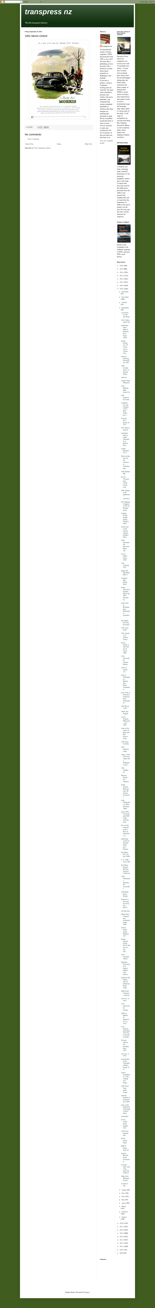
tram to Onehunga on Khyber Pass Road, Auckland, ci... (125, 682)
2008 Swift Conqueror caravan (125, 993)
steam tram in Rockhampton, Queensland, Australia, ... (125, 610)
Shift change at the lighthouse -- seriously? (125, 494)
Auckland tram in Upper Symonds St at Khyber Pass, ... (125, 439)
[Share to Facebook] (45, 127)
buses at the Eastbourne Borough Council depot (125, 1109)
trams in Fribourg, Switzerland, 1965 (125, 359)
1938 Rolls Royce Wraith (124, 894)
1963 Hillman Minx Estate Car (125, 389)
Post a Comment (33, 139)
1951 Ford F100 (124, 629)
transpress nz (48, 12)
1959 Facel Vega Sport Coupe (125, 1089)
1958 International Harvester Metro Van (125, 545)
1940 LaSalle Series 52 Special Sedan (125, 370)
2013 (122, 1240)
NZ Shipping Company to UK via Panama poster (125, 506)
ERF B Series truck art (125, 1148)
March (124, 1206)
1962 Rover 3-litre (125, 707)
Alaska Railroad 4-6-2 (125, 450)
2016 (122, 1230)
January (124, 1217)
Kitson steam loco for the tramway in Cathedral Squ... (125, 462)
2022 (122, 279)
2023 (122, 275)
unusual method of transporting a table (125, 1098)
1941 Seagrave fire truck (125, 397)
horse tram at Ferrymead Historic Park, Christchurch (125, 697)
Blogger (86, 1292)
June (123, 1196)
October (124, 302)
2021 (122, 282)
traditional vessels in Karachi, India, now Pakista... (125, 844)
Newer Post (29, 144)
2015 (122, 1233)
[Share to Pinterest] (47, 127)
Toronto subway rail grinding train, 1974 (125, 1045)
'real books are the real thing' (125, 314)
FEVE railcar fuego (124, 1140)
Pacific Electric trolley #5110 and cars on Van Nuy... (125, 945)
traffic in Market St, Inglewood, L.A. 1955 (125, 1018)
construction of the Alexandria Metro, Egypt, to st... (125, 1064)
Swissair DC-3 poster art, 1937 (125, 421)
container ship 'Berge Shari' (124, 581)
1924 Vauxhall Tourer (125, 956)
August (124, 1190)
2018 (122, 1223)
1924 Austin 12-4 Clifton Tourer (125, 636)
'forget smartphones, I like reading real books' (125, 1077)
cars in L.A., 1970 (125, 1055)
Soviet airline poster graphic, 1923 (124, 1123)
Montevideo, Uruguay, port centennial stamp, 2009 (125, 919)
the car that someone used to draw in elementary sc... (125, 830)
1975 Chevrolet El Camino (125, 1007)
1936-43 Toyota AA (124, 669)
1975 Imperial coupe (125, 749)
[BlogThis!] (41, 127)
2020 (122, 285)
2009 (122, 1253)
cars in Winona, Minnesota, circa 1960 (125, 721)
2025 (122, 269)
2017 (122, 1226)
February (125, 1211)
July (123, 1193)
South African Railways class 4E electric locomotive (125, 791)
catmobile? (124, 1116)
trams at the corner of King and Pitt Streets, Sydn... (125, 733)
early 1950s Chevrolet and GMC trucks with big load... (125, 817)
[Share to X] (43, 127)
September (125, 308)
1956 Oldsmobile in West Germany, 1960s (125, 804)
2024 (122, 272)
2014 (122, 1236)
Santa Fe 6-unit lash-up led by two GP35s (125, 903)
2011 (122, 1246)
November (125, 297)
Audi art (124, 377)
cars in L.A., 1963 (125, 999)
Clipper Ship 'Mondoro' (125, 381)
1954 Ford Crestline (125, 743)
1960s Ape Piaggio (124, 712)
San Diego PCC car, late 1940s (125, 854)
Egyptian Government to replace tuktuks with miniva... (125, 968)
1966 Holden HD (125, 472)
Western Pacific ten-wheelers (125, 778)
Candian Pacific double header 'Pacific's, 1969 (125, 518)
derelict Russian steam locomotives (125, 1157)
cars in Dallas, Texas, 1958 (124, 557)
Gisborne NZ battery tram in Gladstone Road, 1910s (125, 982)
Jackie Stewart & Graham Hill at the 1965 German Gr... (125, 593)
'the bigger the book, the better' (125, 622)
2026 (122, 265)
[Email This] (38, 127)
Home (59, 144)
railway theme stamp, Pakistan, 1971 (125, 931)
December (125, 291)
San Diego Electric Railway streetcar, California (125, 869)
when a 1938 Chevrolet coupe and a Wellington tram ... (125, 759)
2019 (122, 289)
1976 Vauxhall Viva (125, 565)
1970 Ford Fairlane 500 (124, 1133)
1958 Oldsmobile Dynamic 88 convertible (125, 882)
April (124, 1203)
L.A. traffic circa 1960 (125, 860)
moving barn (125, 911)
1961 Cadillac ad (124, 770)
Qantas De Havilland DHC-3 (125, 572)
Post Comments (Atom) (42, 148)
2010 (122, 1250)
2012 (122, 1243)
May (123, 1199)
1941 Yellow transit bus (125, 321)
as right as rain (124, 1184)
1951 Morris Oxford (125, 429)
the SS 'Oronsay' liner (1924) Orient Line (125, 482)
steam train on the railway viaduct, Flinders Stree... (125, 532)
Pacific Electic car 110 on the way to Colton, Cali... (124, 347)
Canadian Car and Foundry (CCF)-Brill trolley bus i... (125, 409)
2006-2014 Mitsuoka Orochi (125, 1178)
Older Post (88, 144)
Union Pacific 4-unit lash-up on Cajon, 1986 (125, 648)
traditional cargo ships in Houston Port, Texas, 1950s (125, 331)
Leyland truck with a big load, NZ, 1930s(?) (125, 1169)
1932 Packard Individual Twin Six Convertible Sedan (125, 1032)
